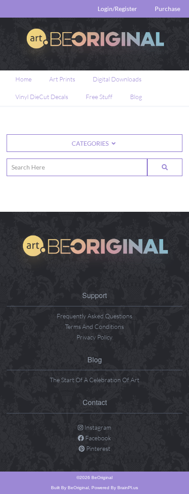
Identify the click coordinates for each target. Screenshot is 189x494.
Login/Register (117, 8)
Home (23, 79)
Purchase (167, 8)
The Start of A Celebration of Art (94, 379)
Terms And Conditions (94, 326)
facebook (97, 438)
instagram (97, 427)
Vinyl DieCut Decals (41, 96)
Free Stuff (99, 96)
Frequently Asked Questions (94, 316)
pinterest (97, 448)
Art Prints (62, 79)
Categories (91, 143)
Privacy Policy (94, 337)
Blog (136, 96)
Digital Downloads (117, 79)
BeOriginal (78, 487)
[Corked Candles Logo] (94, 251)
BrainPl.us (127, 487)
